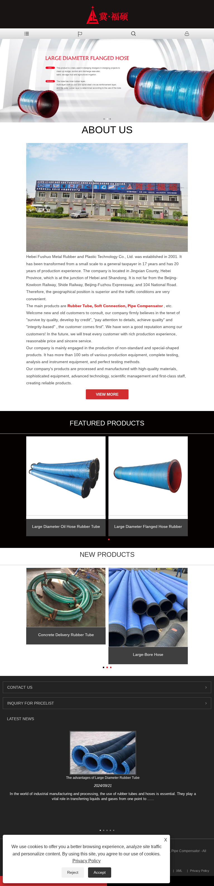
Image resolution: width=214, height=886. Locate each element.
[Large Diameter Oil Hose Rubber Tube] (65, 476)
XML (179, 870)
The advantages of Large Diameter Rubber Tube (103, 778)
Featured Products (107, 423)
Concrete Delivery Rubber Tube (66, 634)
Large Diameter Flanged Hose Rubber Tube (148, 528)
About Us (107, 130)
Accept (100, 872)
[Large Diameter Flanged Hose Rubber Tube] (148, 476)
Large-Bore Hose (148, 654)
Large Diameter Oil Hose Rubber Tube (66, 526)
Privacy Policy (199, 870)
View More (107, 394)
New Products (107, 554)
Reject (72, 872)
